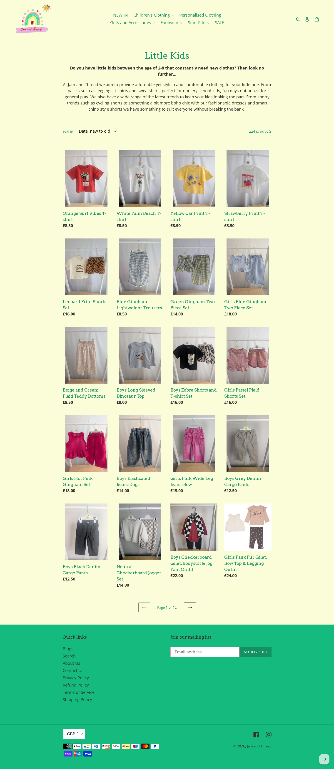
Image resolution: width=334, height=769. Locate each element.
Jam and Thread (259, 746)
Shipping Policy (77, 699)
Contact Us (73, 670)
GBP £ (73, 734)
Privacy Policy (76, 677)
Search (69, 656)
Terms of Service (79, 692)
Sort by (68, 132)
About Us (71, 663)
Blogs (68, 648)
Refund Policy (76, 685)
